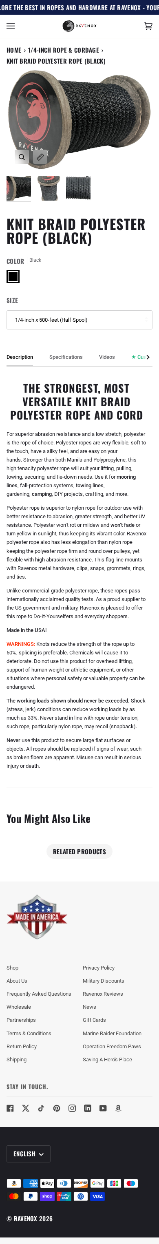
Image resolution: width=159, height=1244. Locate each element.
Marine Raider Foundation (112, 1033)
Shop (12, 968)
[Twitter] (25, 1108)
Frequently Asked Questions (39, 994)
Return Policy (22, 1046)
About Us (17, 981)
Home (14, 49)
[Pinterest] (56, 1108)
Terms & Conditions (29, 1033)
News (89, 1007)
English (25, 1153)
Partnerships (21, 1020)
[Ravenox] (37, 917)
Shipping (16, 1059)
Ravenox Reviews (103, 994)
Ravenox (26, 1218)
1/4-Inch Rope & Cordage (63, 49)
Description (20, 357)
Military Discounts (103, 981)
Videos (107, 357)
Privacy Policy (99, 968)
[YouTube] (103, 1108)
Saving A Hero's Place (107, 1059)
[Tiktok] (41, 1108)
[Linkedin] (87, 1108)
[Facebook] (10, 1108)
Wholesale (19, 1007)
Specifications (66, 357)
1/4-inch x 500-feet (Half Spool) (51, 320)
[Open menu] (19, 26)
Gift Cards (94, 1020)
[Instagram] (72, 1108)
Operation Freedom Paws (112, 1046)
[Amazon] (118, 1108)
